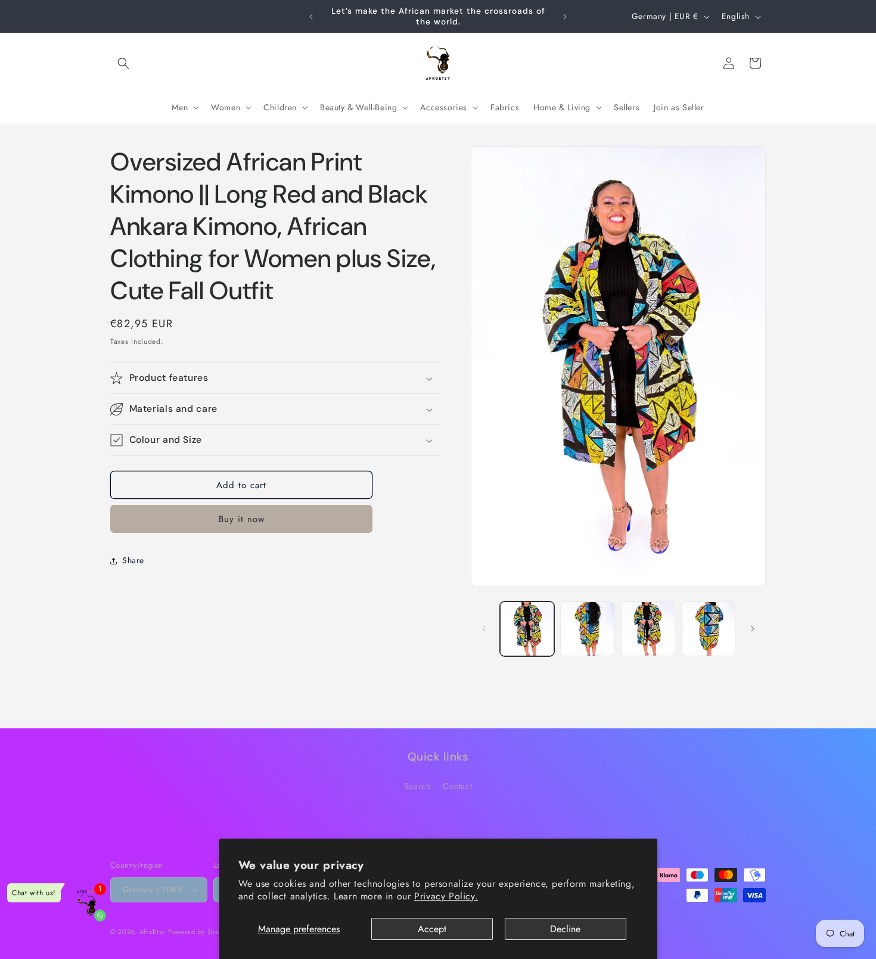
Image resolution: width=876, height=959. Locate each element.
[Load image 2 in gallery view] (587, 628)
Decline (565, 929)
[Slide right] (753, 629)
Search (417, 786)
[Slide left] (484, 629)
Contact (457, 786)
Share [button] (133, 561)
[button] (123, 63)
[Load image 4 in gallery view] (708, 628)
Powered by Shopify (199, 931)
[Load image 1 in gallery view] (527, 628)
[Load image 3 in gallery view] (648, 628)
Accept (432, 929)
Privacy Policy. (446, 896)
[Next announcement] (565, 16)
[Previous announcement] (311, 16)
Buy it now (242, 519)
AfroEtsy (152, 931)
